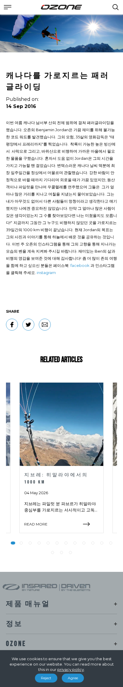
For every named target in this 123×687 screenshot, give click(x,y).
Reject (46, 678)
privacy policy (70, 669)
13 (52, 552)
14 (61, 552)
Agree (73, 678)
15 (70, 552)
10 (92, 543)
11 (101, 543)
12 (110, 543)
